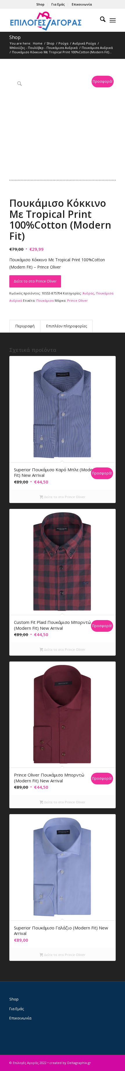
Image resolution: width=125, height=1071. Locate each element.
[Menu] (113, 20)
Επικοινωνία (82, 4)
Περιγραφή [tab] (25, 326)
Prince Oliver (77, 300)
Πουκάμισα (45, 300)
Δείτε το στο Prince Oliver (35, 281)
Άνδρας (88, 293)
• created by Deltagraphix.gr (69, 1063)
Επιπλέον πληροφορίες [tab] (66, 326)
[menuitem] (40, 4)
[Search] (100, 20)
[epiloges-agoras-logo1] (51, 20)
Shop (40, 4)
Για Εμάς (58, 4)
